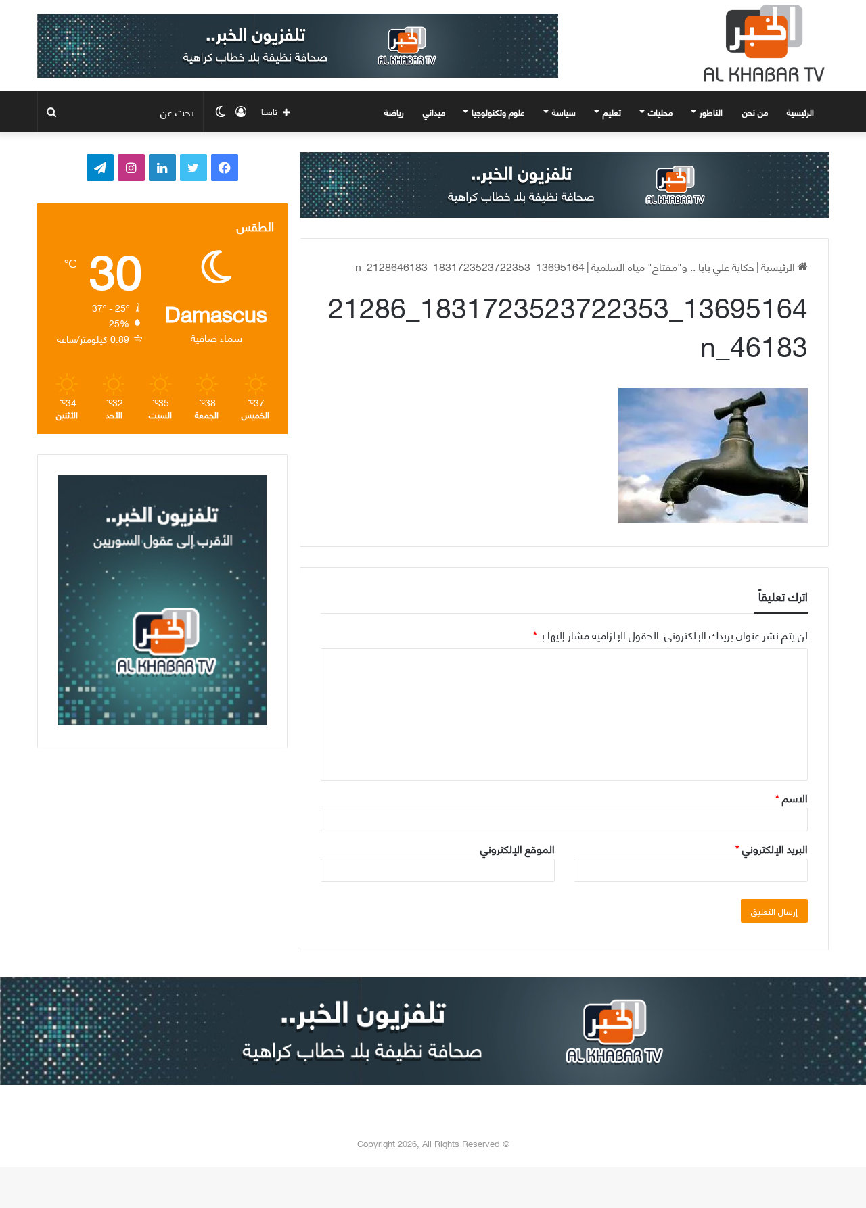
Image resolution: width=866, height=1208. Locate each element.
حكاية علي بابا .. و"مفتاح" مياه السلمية (672, 266)
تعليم (612, 111)
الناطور (711, 111)
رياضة (394, 111)
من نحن (755, 111)
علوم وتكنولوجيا (498, 111)
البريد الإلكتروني (771, 848)
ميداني (434, 111)
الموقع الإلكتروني (517, 848)
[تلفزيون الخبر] (761, 43)
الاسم (791, 797)
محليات (660, 111)
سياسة (564, 111)
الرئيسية (802, 111)
